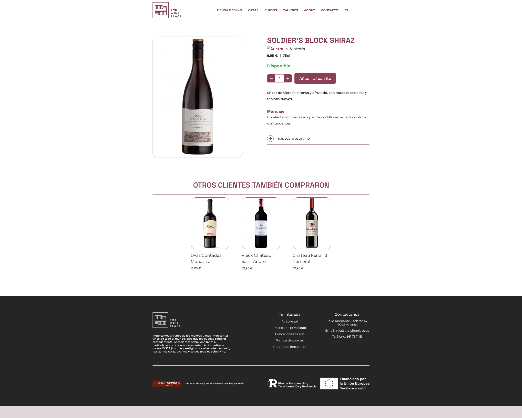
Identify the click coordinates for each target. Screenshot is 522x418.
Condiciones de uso (289, 334)
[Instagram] (335, 347)
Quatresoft (238, 383)
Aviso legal (290, 321)
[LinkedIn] (359, 347)
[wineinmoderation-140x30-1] (167, 383)
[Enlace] (355, 10)
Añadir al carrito (315, 78)
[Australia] (277, 48)
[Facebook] (343, 347)
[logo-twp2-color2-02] (167, 10)
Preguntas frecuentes (289, 347)
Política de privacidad (289, 328)
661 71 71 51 (354, 336)
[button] (244, 10)
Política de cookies (290, 340)
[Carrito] (365, 10)
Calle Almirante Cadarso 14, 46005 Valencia (347, 323)
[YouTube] (351, 347)
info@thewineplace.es (352, 330)
